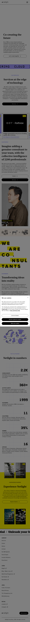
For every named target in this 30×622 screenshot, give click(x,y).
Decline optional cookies (15, 319)
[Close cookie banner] (28, 298)
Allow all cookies (15, 323)
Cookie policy (5, 309)
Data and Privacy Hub (15, 310)
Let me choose (15, 315)
